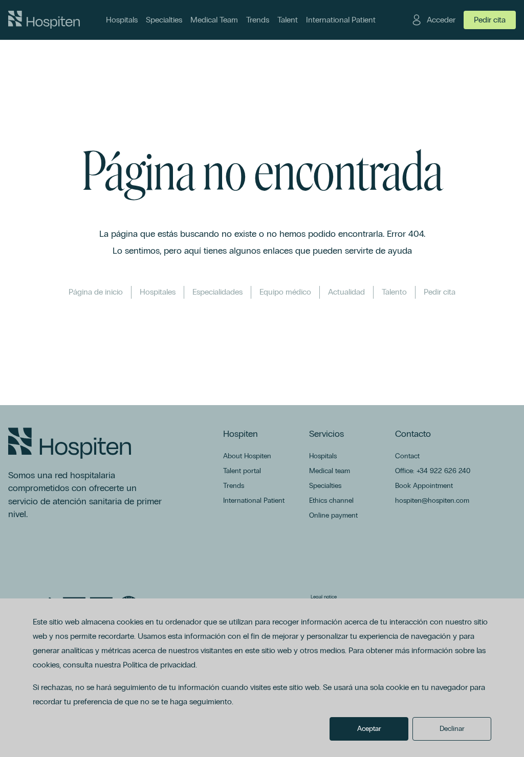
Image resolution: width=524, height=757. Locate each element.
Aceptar (369, 728)
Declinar (452, 728)
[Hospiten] (44, 20)
